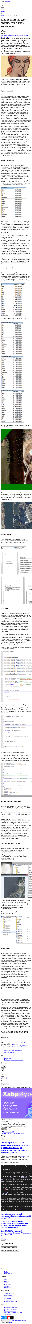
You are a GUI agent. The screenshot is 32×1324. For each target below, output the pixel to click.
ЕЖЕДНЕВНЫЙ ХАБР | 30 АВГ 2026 (12, 1133)
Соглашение (8, 1300)
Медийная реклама (10, 1309)
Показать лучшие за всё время (9, 1250)
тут (2, 816)
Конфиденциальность (10, 1301)
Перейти (3, 1129)
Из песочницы (5, 37)
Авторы (6, 1286)
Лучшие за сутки (5, 1247)
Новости (7, 1281)
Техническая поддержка (18, 1320)
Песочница (7, 1287)
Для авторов (8, 1295)
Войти (6, 1272)
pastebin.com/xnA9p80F (19, 1043)
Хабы (6, 1283)
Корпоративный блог (10, 1307)
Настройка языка (5, 1320)
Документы (7, 1298)
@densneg (4, 1078)
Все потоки (7, 1)
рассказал (23, 1156)
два (16, 814)
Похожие (14, 1247)
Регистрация (8, 1273)
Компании (7, 1284)
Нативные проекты (10, 1311)
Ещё (6, 1239)
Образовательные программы (13, 1312)
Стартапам (7, 1314)
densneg (3, 15)
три (9, 822)
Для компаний (8, 1297)
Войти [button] (3, 11)
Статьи (6, 1279)
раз (13, 814)
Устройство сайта (9, 1293)
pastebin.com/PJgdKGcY (19, 1046)
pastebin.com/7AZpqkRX (17, 1044)
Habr (10, 1322)
